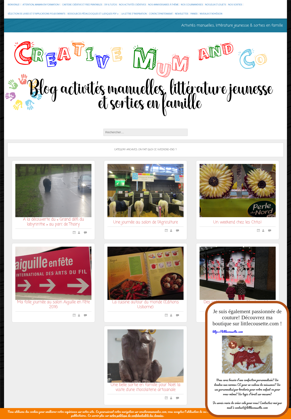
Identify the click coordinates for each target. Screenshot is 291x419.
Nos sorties (235, 4)
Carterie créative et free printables (82, 4)
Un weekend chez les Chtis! (237, 222)
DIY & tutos (110, 4)
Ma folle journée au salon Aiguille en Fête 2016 (53, 305)
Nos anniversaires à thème (163, 4)
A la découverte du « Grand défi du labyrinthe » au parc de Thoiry (53, 222)
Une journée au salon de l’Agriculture (145, 222)
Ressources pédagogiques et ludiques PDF (92, 13)
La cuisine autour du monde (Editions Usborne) (145, 305)
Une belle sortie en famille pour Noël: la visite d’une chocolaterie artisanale (145, 388)
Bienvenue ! (14, 4)
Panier (194, 13)
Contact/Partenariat (161, 13)
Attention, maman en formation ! (41, 4)
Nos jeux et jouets (215, 4)
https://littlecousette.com (228, 331)
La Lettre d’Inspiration (134, 13)
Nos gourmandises (192, 4)
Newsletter (181, 13)
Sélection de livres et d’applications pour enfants (36, 13)
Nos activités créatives (132, 4)
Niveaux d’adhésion (211, 13)
